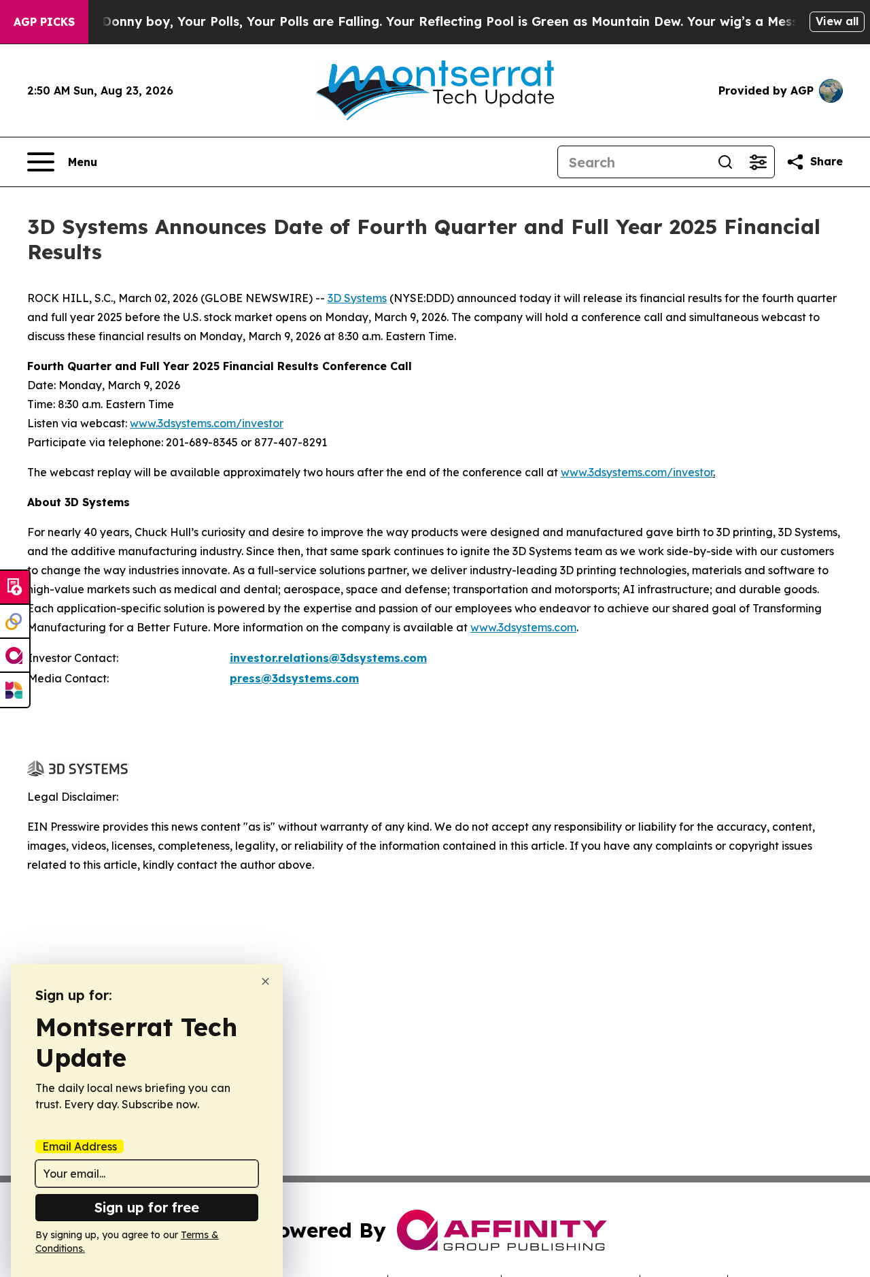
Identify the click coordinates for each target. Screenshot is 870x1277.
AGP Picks (44, 22)
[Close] (265, 981)
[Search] (725, 162)
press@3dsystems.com (294, 678)
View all (837, 21)
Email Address (79, 1146)
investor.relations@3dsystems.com (328, 658)
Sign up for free (146, 1207)
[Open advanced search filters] (758, 162)
